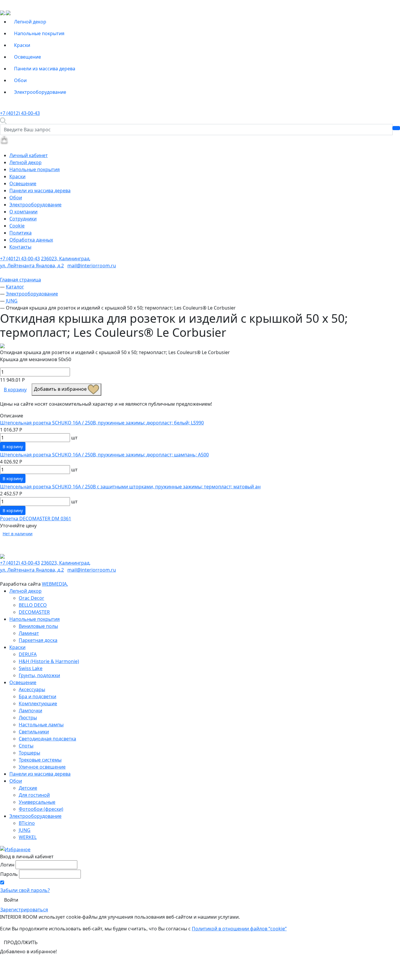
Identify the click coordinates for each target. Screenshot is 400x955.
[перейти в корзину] (4, 139)
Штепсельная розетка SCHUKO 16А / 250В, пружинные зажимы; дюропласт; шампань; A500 (104, 454)
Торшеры (29, 753)
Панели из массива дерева (44, 68)
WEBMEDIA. (55, 584)
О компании (23, 211)
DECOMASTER (34, 612)
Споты (26, 745)
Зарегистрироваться (24, 909)
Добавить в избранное (61, 389)
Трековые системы (40, 760)
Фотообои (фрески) (41, 809)
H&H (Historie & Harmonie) (49, 661)
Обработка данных (31, 240)
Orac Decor (31, 598)
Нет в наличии (18, 533)
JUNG (24, 830)
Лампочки (30, 710)
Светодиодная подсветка (47, 738)
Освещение (27, 57)
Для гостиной (34, 795)
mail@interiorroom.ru (91, 265)
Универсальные (37, 802)
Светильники (34, 731)
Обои (20, 80)
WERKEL (28, 837)
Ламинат (29, 633)
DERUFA (28, 654)
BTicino (27, 823)
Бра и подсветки (37, 696)
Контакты (20, 247)
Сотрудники (23, 218)
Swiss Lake (30, 668)
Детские (28, 788)
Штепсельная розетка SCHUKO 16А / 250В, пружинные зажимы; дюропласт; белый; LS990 (102, 422)
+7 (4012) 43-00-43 (20, 113)
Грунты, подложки (39, 675)
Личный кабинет (28, 155)
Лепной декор (30, 21)
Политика (20, 233)
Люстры (28, 717)
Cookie (17, 225)
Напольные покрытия (39, 33)
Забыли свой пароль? (25, 890)
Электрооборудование (40, 92)
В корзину (15, 389)
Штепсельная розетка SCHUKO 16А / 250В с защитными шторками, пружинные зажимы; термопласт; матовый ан (130, 486)
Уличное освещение (42, 767)
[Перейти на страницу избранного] (15, 849)
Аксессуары (32, 689)
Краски (22, 45)
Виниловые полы (38, 626)
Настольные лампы (41, 724)
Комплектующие (38, 703)
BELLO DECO (33, 605)
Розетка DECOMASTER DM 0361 (35, 518)
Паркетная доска (38, 640)
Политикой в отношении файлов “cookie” (239, 928)
